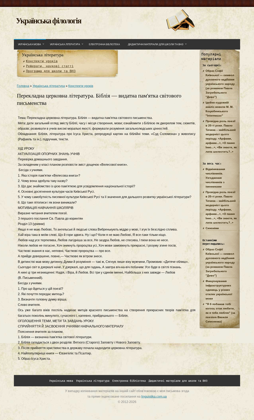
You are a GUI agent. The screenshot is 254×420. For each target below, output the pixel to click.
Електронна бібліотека (104, 44)
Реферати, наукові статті (50, 66)
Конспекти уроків (42, 61)
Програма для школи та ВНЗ (51, 71)
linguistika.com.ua (154, 396)
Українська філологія (48, 20)
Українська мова (29, 44)
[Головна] (180, 30)
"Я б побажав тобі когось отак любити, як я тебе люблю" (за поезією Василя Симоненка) (220, 312)
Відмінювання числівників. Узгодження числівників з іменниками (215, 177)
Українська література (65, 44)
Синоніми (212, 228)
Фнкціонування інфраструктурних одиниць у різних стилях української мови (219, 289)
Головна (23, 86)
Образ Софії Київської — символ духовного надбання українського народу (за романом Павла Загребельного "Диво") (220, 84)
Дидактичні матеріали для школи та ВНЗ (155, 44)
